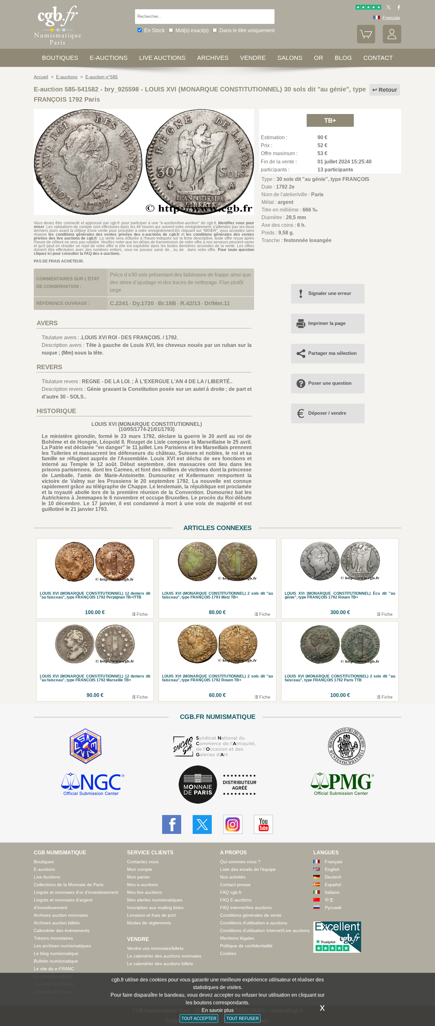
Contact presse (235, 884)
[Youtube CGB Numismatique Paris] (263, 824)
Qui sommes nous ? (240, 861)
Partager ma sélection (332, 353)
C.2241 (119, 303)
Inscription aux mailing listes (155, 907)
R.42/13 (190, 303)
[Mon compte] (392, 41)
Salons (290, 57)
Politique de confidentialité (246, 945)
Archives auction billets (57, 922)
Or (318, 57)
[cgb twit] (387, 8)
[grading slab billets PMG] (342, 784)
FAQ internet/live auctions (246, 907)
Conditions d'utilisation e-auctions (253, 922)
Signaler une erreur (329, 293)
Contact (378, 57)
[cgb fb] (397, 8)
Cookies (228, 953)
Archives (213, 57)
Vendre (253, 57)
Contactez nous (143, 861)
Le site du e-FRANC (54, 968)
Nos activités (233, 876)
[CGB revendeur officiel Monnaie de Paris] (217, 785)
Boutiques (60, 57)
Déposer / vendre (327, 413)
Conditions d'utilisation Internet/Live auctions (265, 930)
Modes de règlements (149, 922)
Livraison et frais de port (151, 915)
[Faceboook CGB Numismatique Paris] (171, 824)
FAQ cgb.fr (231, 892)
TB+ (330, 120)
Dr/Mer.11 (217, 303)
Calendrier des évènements (61, 930)
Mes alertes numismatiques (154, 899)
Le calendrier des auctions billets (160, 963)
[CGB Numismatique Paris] (58, 46)
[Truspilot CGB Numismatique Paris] (368, 8)
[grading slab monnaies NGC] (93, 785)
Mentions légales (237, 938)
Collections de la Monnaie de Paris (68, 884)
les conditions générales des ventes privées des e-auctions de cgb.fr (113, 234)
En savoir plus (218, 1010)
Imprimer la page (327, 323)
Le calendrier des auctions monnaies (164, 955)
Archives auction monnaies (61, 915)
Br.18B (167, 303)
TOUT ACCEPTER (199, 1018)
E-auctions (109, 57)
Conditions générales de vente (251, 915)
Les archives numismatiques (62, 945)
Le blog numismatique (56, 953)
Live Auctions (47, 876)
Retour (388, 90)
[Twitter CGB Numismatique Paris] (202, 824)
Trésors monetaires (53, 938)
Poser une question (330, 383)
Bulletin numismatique (56, 961)
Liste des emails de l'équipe (248, 869)
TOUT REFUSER (242, 1018)
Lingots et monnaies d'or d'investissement (76, 892)
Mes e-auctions (142, 884)
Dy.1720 (143, 303)
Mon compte (139, 869)
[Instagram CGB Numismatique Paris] (232, 824)
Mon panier (138, 876)
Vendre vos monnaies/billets (155, 948)
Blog (343, 57)
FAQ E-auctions (236, 899)
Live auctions (162, 57)
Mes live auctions (144, 892)
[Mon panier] (366, 41)
